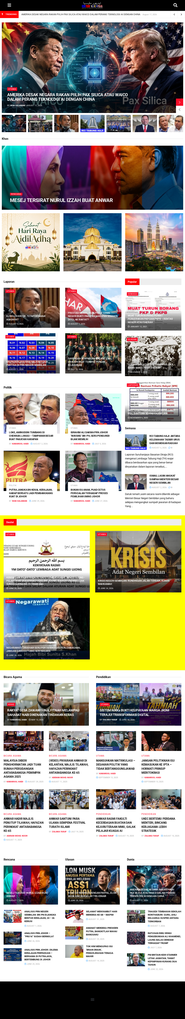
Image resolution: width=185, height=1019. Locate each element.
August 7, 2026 (41, 208)
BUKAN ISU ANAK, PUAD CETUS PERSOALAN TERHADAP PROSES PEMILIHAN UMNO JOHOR (89, 493)
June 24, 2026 (106, 588)
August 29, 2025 (35, 782)
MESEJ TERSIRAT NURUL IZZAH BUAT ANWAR (61, 200)
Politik (12, 485)
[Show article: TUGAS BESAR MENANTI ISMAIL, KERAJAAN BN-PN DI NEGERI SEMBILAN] (118, 123)
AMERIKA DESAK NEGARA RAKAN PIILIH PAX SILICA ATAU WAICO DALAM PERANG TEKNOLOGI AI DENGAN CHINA (80, 14)
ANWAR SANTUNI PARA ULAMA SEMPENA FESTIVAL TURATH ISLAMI (67, 823)
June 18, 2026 (128, 720)
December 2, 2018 (138, 372)
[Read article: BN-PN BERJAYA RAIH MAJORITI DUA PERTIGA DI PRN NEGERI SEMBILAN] (32, 353)
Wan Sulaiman (17, 105)
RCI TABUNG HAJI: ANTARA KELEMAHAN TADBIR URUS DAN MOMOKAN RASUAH (164, 439)
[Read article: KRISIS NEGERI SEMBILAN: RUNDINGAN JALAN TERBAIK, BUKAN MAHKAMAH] (138, 561)
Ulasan (132, 339)
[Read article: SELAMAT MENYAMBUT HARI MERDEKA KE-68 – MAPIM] (74, 916)
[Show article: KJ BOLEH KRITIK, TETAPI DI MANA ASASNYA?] (66, 123)
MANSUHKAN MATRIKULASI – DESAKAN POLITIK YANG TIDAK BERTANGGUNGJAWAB (115, 764)
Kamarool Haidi (21, 208)
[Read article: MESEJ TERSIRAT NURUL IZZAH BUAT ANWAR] (31, 885)
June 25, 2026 (15, 588)
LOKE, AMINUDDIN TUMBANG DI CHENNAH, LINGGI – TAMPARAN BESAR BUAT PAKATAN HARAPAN (31, 436)
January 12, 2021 (138, 326)
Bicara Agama (12, 756)
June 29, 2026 (37, 501)
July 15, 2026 (76, 369)
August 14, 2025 (96, 961)
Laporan (133, 385)
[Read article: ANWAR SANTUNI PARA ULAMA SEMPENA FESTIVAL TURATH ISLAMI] (69, 799)
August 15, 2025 (171, 836)
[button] (93, 999)
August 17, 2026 (140, 900)
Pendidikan (103, 814)
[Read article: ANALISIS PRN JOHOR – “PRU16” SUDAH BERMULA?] (13, 938)
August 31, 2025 (96, 919)
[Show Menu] (9, 5)
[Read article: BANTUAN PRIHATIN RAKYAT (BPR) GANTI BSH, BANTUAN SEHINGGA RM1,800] (153, 402)
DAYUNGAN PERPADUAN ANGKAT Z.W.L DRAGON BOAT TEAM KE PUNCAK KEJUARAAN (90, 361)
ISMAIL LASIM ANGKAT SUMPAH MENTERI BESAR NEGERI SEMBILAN (163, 479)
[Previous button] (179, 109)
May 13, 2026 (37, 720)
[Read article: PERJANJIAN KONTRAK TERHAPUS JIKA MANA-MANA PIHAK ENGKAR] (153, 356)
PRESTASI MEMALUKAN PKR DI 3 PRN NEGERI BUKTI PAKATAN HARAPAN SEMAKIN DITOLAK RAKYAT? (93, 316)
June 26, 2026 (33, 941)
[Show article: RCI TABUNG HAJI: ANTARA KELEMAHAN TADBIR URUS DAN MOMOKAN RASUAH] (92, 123)
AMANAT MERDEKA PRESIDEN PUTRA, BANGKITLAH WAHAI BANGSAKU (102, 931)
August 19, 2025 (126, 836)
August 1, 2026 (77, 324)
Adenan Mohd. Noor (62, 777)
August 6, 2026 (15, 324)
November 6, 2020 (139, 418)
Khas (11, 704)
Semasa (132, 294)
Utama (12, 89)
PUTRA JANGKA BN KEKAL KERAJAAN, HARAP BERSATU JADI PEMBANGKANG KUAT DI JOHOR (31, 493)
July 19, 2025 (76, 832)
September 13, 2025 (108, 777)
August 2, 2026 (40, 444)
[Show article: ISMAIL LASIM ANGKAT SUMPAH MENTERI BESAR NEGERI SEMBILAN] (145, 123)
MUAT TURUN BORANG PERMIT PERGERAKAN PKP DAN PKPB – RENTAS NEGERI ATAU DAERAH (150, 318)
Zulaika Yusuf (59, 832)
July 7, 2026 (156, 947)
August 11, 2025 (59, 782)
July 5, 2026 (100, 444)
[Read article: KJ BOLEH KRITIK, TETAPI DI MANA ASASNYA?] (32, 308)
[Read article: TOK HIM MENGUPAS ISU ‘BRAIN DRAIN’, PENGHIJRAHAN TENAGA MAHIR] (74, 951)
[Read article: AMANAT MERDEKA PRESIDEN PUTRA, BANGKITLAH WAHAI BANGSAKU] (74, 932)
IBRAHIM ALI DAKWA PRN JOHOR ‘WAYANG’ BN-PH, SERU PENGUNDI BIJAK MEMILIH (90, 436)
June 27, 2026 (100, 501)
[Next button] (179, 102)
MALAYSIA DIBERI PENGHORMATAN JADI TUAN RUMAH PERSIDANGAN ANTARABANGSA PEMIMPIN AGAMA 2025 (22, 769)
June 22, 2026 (156, 969)
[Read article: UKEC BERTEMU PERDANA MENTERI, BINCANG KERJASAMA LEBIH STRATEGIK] (161, 799)
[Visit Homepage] (92, 5)
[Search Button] (175, 5)
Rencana (16, 194)
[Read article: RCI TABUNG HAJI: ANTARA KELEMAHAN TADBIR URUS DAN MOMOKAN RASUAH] (136, 442)
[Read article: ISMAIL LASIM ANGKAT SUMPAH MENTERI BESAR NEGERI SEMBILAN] (136, 482)
